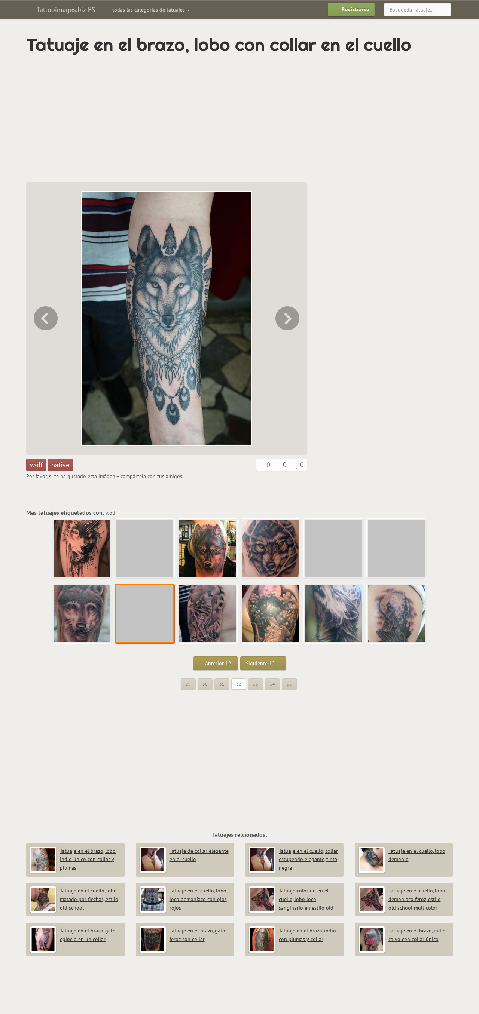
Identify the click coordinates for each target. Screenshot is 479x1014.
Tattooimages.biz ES (65, 9)
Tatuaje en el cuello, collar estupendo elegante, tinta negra (308, 859)
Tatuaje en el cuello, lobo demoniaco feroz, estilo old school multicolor (416, 899)
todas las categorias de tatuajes (149, 9)
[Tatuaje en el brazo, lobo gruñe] (333, 548)
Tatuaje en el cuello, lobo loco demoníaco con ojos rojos (198, 899)
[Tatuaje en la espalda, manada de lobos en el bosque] (396, 548)
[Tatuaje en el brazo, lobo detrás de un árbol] (271, 548)
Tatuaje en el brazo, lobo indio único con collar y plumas (88, 859)
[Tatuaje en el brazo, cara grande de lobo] (208, 548)
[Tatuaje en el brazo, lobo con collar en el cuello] (145, 614)
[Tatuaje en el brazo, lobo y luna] (333, 614)
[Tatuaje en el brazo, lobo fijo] (45, 318)
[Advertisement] (207, 118)
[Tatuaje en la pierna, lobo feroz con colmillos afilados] (145, 548)
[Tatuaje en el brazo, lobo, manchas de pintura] (82, 548)
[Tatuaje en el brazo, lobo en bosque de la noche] (271, 614)
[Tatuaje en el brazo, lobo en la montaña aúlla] (288, 318)
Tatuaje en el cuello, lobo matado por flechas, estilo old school (89, 899)
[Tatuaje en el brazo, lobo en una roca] (396, 614)
